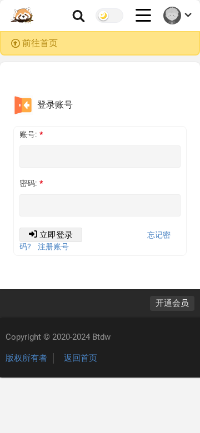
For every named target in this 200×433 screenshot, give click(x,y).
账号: (28, 134)
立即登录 (56, 235)
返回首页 (80, 358)
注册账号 (53, 246)
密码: (28, 183)
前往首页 (40, 43)
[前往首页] (22, 15)
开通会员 (172, 303)
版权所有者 (26, 358)
